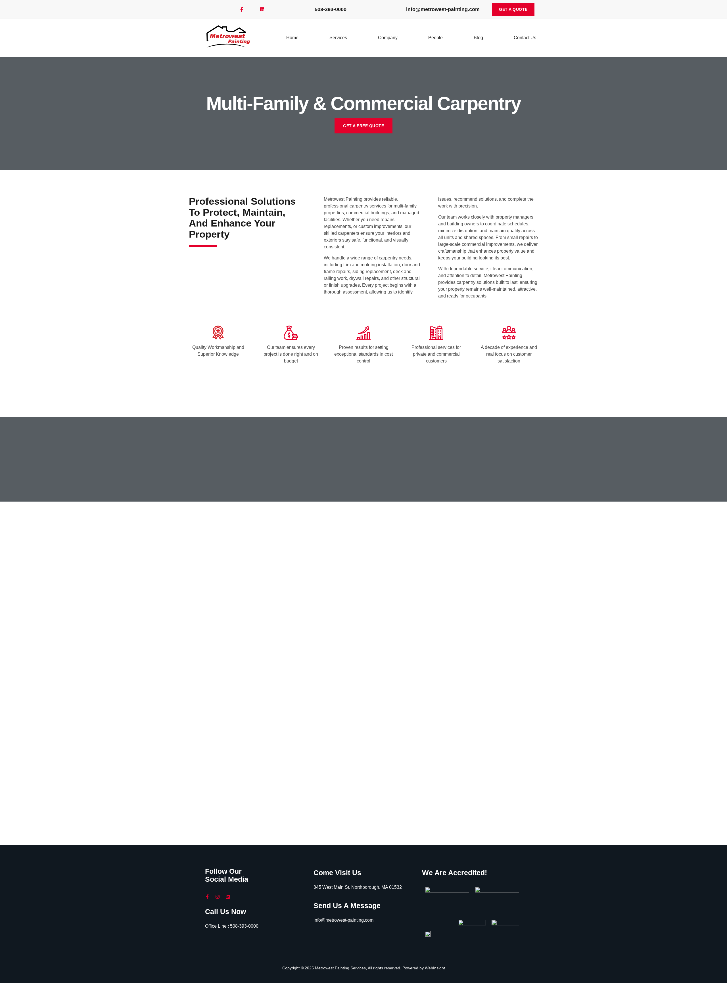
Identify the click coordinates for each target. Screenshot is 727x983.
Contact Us (525, 37)
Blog (478, 37)
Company (388, 37)
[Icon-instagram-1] (252, 9)
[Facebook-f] (241, 9)
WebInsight (435, 968)
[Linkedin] (262, 9)
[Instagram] (217, 896)
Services (338, 37)
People (435, 37)
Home (292, 37)
